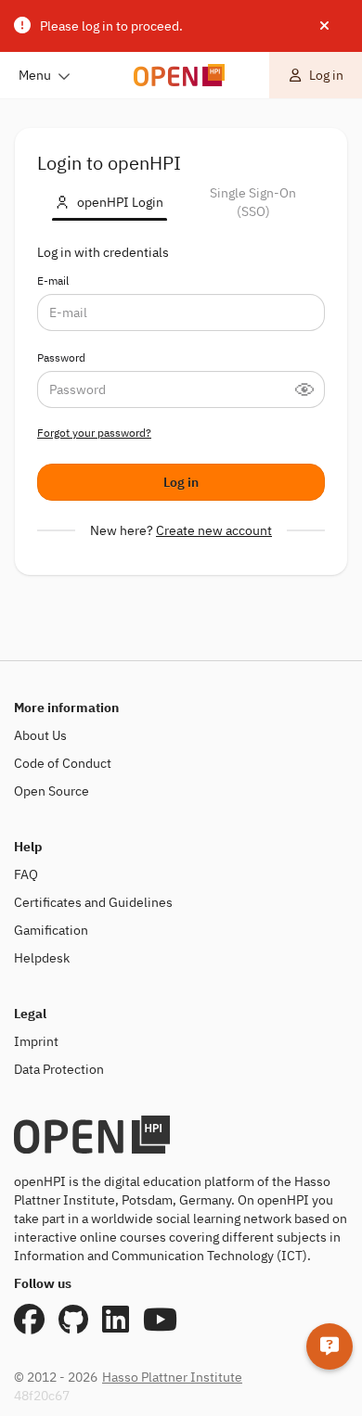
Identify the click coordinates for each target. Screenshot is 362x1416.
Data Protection (59, 1069)
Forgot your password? (94, 433)
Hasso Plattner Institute (172, 1377)
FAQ (26, 874)
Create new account (214, 530)
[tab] (109, 202)
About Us (40, 735)
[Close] (324, 26)
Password (61, 357)
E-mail (53, 280)
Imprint (36, 1041)
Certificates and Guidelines (93, 902)
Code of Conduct (62, 763)
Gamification (51, 930)
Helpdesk (42, 958)
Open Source (51, 791)
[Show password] (310, 389)
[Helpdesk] (329, 1346)
